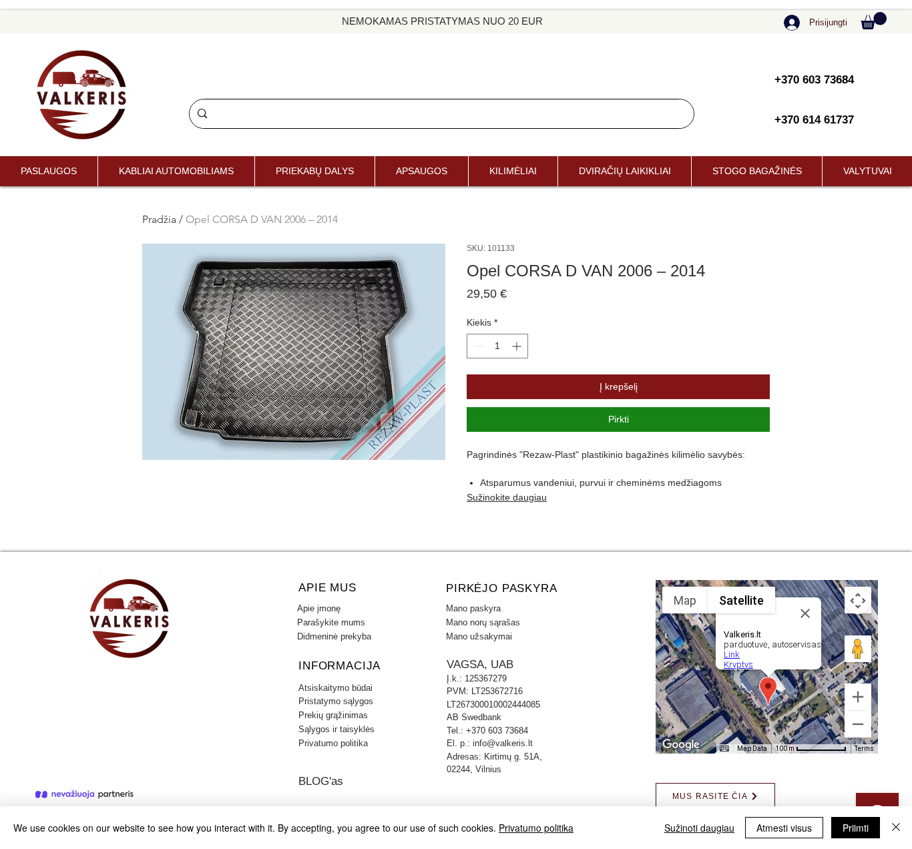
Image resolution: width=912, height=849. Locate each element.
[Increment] (517, 346)
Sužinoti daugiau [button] (699, 827)
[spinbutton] (497, 346)
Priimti (856, 827)
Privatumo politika (536, 827)
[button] (874, 20)
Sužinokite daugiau (507, 497)
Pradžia (159, 219)
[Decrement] (477, 346)
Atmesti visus (784, 827)
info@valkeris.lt (503, 743)
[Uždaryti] (896, 827)
